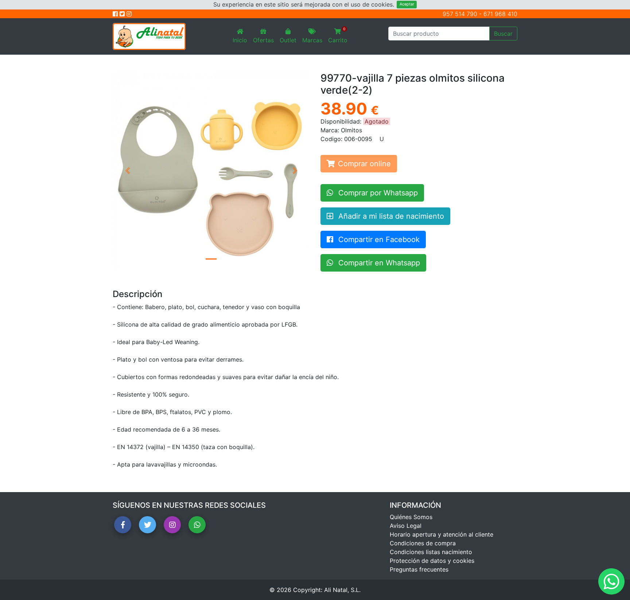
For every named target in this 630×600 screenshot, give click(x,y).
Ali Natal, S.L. (342, 589)
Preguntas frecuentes (419, 569)
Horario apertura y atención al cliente (441, 534)
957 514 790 (460, 13)
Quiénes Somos (411, 517)
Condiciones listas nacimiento (431, 552)
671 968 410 (500, 13)
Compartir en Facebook (378, 239)
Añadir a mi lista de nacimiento (390, 216)
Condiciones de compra (423, 543)
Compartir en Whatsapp (378, 262)
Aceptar (407, 4)
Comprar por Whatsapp (377, 192)
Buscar (503, 33)
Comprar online (364, 163)
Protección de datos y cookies (432, 560)
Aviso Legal (405, 525)
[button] (127, 170)
